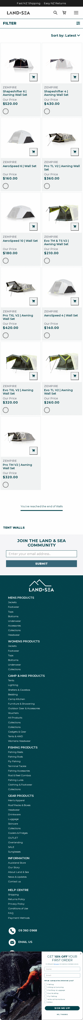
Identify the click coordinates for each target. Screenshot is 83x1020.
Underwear (14, 620)
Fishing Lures (15, 779)
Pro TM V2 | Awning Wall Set (17, 466)
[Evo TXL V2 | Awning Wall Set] (21, 362)
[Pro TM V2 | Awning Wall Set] (21, 437)
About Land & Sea (18, 871)
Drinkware (14, 814)
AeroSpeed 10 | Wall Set (20, 241)
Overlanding (15, 842)
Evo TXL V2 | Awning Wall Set (18, 391)
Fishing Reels (15, 751)
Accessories (14, 625)
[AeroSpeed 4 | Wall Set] (62, 287)
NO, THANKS (62, 1014)
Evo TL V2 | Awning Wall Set (58, 391)
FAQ (10, 913)
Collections (14, 630)
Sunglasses (14, 851)
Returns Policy (16, 899)
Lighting (13, 684)
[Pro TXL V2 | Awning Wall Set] (21, 287)
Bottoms (13, 616)
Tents (11, 680)
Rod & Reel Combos (19, 775)
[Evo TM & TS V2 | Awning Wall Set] (62, 212)
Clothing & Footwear (20, 784)
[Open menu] (76, 12)
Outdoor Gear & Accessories (24, 708)
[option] (5, 111)
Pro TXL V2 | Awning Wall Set (18, 317)
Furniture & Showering (21, 703)
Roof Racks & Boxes (19, 805)
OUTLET (13, 837)
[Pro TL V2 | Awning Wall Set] (62, 138)
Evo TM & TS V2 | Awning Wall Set (56, 242)
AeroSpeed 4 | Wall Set (61, 315)
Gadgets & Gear (17, 731)
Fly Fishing (14, 761)
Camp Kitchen (16, 699)
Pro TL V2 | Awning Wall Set (62, 167)
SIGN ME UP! (62, 1008)
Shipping (13, 894)
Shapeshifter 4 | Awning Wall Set (56, 93)
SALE (11, 846)
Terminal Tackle (17, 766)
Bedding (13, 694)
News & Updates (17, 876)
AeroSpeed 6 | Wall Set (19, 166)
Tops (10, 611)
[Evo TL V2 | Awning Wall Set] (62, 362)
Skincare (13, 823)
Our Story (14, 867)
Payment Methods (19, 917)
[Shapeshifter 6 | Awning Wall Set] (21, 63)
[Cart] (64, 12)
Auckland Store (17, 862)
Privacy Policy (16, 903)
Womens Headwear (19, 740)
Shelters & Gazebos (19, 689)
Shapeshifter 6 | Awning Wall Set (15, 93)
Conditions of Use (18, 908)
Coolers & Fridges (18, 832)
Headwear (14, 634)
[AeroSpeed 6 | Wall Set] (21, 138)
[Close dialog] (80, 954)
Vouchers (13, 712)
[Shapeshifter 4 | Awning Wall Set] (62, 63)
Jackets (12, 602)
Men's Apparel (16, 800)
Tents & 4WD (15, 736)
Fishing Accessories (19, 770)
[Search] (55, 12)
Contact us (14, 881)
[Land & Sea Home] (18, 12)
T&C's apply (56, 964)
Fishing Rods (15, 756)
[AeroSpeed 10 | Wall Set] (21, 212)
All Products (15, 717)
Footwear (13, 606)
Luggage (13, 819)
